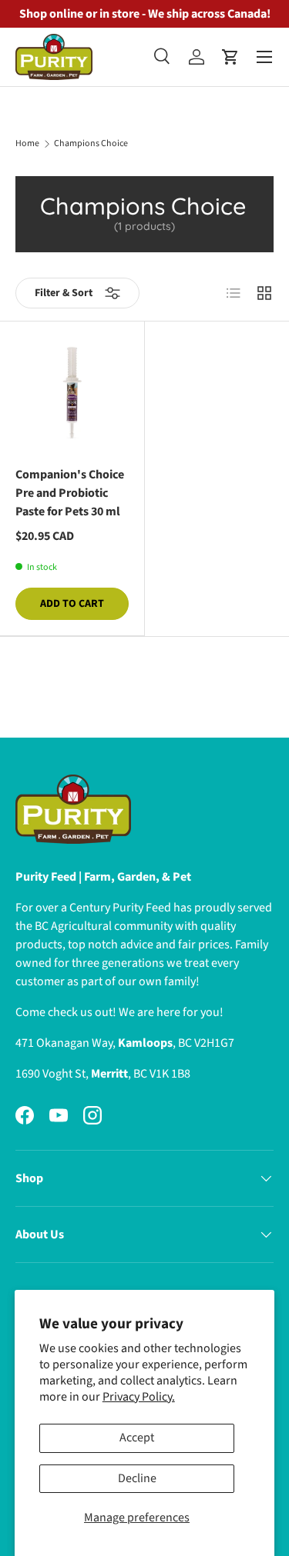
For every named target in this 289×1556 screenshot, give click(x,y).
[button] (230, 57)
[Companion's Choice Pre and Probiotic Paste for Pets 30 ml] (72, 393)
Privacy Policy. (138, 1396)
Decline (137, 1478)
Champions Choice (91, 143)
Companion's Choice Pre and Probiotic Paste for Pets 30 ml (69, 493)
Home (27, 143)
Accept (136, 1437)
